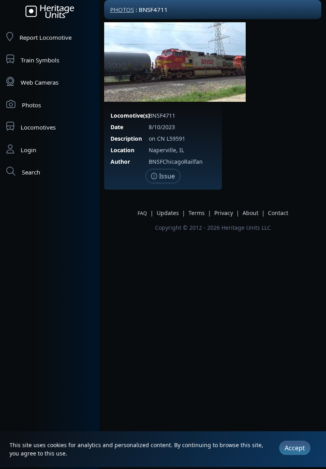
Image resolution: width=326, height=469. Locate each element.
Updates (168, 213)
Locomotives (38, 127)
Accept (295, 448)
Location (122, 150)
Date (117, 127)
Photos (31, 105)
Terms (196, 213)
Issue (166, 176)
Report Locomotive (45, 37)
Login (28, 150)
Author (120, 161)
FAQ (142, 213)
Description (126, 138)
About (250, 213)
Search (31, 172)
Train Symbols (40, 60)
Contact (278, 213)
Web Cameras (39, 82)
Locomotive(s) (130, 115)
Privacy (223, 213)
